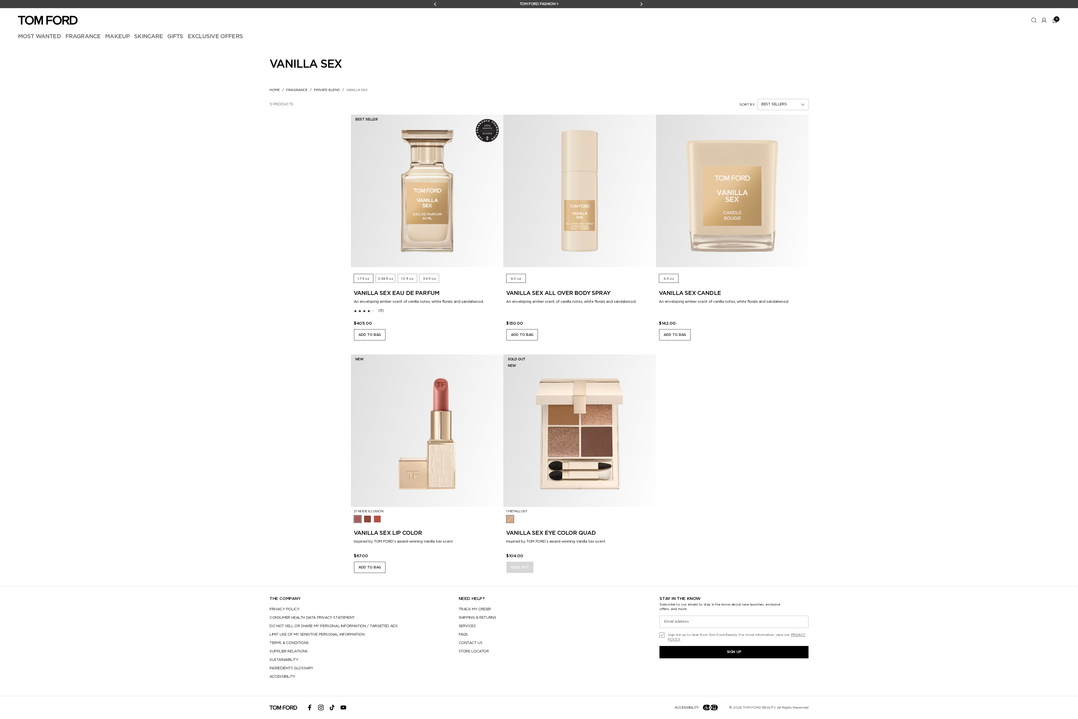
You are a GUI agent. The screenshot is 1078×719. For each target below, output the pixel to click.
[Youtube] (343, 707)
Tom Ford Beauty (759, 707)
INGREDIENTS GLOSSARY (291, 668)
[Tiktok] (332, 707)
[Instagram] (321, 707)
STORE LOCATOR (474, 651)
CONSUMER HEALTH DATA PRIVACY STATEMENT (312, 618)
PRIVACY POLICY (284, 609)
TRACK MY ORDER (475, 609)
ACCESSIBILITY (282, 677)
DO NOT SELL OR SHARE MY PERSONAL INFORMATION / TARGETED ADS (334, 626)
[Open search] (1034, 20)
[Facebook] (309, 707)
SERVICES (467, 626)
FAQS (463, 634)
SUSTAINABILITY (284, 660)
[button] (783, 104)
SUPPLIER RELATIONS (289, 651)
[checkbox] (733, 636)
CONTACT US (471, 643)
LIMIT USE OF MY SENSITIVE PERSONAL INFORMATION (317, 634)
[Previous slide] (361, 191)
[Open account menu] (1044, 20)
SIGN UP (734, 652)
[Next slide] (493, 191)
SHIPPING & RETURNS (477, 618)
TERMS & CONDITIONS (289, 643)
